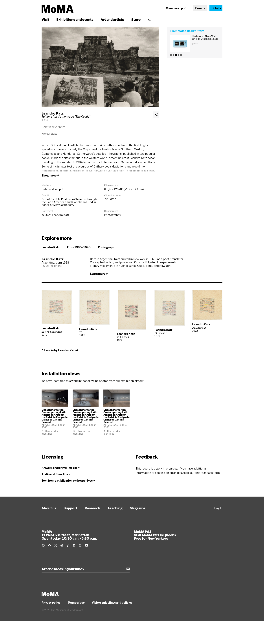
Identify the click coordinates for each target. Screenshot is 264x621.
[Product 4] (178, 55)
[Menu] (149, 19)
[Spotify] (74, 545)
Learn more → (99, 273)
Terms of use (76, 602)
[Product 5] (181, 55)
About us (49, 508)
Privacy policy (51, 602)
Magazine (137, 508)
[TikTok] (68, 545)
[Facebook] (49, 545)
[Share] (156, 114)
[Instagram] (43, 545)
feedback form (210, 472)
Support (70, 508)
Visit (45, 19)
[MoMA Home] (57, 9)
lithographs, (115, 153)
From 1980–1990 (79, 247)
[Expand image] (100, 67)
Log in (218, 508)
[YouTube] (86, 545)
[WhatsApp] (80, 545)
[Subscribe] (128, 569)
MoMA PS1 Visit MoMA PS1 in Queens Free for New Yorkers (155, 535)
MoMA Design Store (191, 31)
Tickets (216, 8)
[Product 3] (176, 55)
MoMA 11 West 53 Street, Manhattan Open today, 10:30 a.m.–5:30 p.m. (69, 535)
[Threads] (62, 545)
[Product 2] (173, 55)
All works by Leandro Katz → (60, 350)
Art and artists (112, 19)
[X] (55, 545)
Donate (200, 8)
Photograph (106, 247)
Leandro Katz (52, 113)
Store (136, 19)
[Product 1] (171, 55)
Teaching (114, 508)
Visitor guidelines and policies (112, 602)
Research (92, 508)
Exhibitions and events (74, 19)
